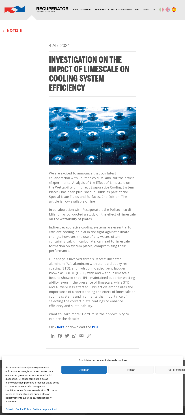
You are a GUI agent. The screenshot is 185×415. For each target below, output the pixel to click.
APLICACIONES (86, 10)
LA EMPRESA (147, 10)
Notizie (14, 30)
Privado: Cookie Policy (18, 409)
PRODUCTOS (100, 10)
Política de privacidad (45, 409)
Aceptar (84, 369)
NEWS (137, 10)
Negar (131, 369)
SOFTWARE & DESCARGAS (121, 10)
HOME (75, 10)
